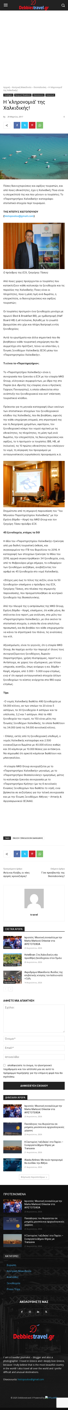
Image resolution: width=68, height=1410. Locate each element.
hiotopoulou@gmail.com (31, 1379)
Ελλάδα (7, 947)
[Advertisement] (34, 46)
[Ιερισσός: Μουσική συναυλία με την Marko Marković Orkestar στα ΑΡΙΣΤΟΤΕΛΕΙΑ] (12, 942)
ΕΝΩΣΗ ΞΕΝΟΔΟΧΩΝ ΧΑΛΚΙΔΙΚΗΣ (28, 838)
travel (34, 914)
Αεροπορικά (9, 982)
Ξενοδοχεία (8, 95)
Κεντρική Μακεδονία (21, 87)
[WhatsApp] (39, 125)
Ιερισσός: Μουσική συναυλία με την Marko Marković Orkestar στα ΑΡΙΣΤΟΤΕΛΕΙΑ (43, 940)
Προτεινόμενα (10, 965)
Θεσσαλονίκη (40, 87)
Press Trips (13, 1289)
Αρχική (6, 87)
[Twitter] (24, 125)
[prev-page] (5, 989)
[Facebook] (17, 125)
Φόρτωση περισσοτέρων (33, 1177)
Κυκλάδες (12, 1277)
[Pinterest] (32, 125)
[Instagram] (30, 1312)
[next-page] (11, 989)
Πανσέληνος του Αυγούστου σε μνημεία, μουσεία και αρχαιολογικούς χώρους (44, 1127)
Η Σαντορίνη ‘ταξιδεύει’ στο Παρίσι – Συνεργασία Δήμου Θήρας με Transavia (43, 1145)
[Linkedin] (38, 1312)
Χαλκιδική (50, 95)
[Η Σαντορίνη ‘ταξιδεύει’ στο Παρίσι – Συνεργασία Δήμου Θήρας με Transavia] (12, 1146)
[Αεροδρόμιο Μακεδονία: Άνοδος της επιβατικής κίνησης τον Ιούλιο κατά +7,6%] (12, 977)
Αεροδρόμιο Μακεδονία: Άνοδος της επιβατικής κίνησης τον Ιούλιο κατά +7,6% (43, 975)
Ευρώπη (11, 1265)
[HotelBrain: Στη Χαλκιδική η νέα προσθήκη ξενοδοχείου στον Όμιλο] (12, 959)
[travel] (34, 898)
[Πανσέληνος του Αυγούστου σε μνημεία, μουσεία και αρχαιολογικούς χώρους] (12, 1128)
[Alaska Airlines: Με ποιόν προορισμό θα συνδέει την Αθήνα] (12, 1164)
